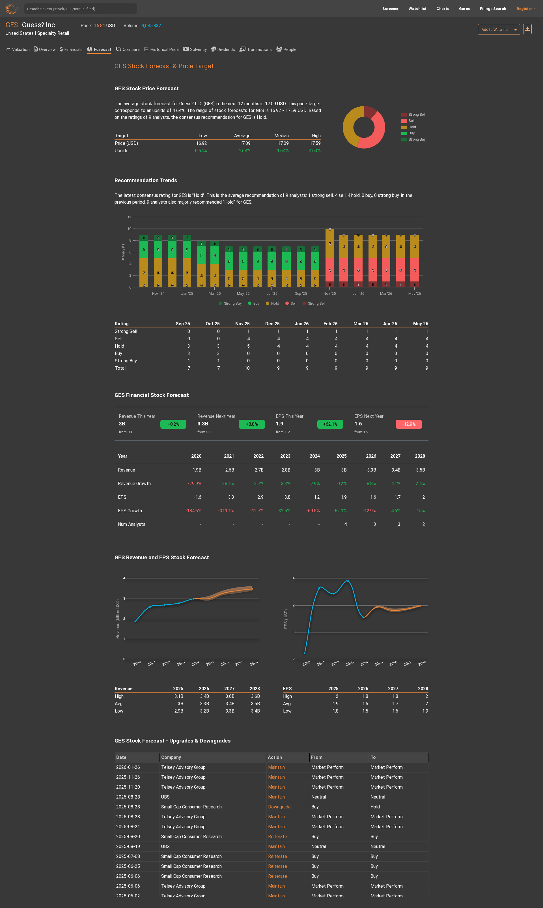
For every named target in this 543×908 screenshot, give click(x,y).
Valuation (21, 49)
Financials (73, 49)
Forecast (102, 49)
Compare (131, 49)
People (290, 49)
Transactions (259, 49)
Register (524, 8)
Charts (442, 8)
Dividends (226, 49)
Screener (390, 8)
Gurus (464, 8)
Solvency (198, 49)
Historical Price (164, 49)
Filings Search (493, 8)
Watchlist (417, 8)
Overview (47, 49)
